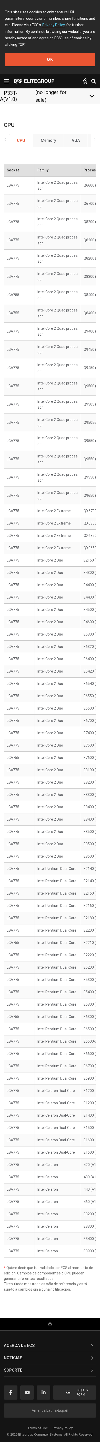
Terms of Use (37, 1428)
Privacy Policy (53, 25)
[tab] (50, 1346)
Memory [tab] (48, 140)
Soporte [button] (13, 1370)
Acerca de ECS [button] (19, 1345)
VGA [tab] (76, 140)
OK (50, 59)
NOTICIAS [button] (13, 1357)
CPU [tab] (21, 140)
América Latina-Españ (50, 1410)
